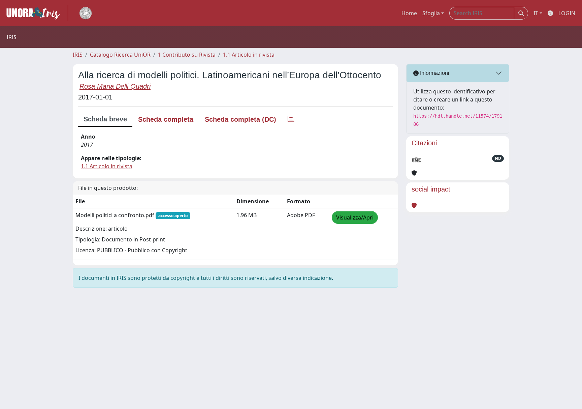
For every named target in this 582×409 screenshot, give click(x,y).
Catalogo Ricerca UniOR (120, 54)
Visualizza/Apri (355, 217)
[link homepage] (36, 13)
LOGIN (566, 13)
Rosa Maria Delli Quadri (115, 86)
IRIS (78, 54)
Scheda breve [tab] (105, 119)
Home (409, 13)
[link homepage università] (85, 13)
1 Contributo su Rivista (187, 54)
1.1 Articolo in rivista (248, 54)
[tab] (291, 119)
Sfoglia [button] (431, 13)
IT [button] (536, 13)
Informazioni (434, 73)
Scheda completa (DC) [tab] (240, 119)
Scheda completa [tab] (165, 119)
